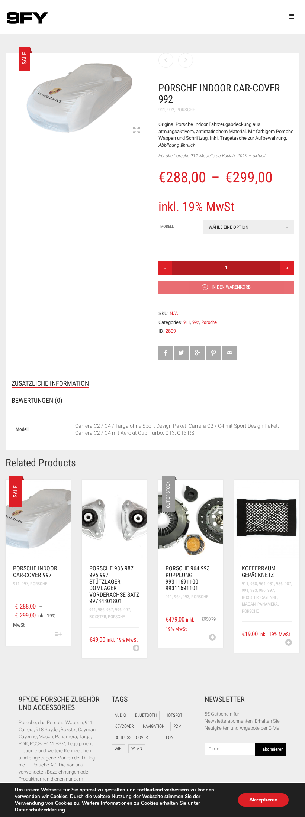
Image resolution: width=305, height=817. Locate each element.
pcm (177, 726)
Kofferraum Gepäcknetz (259, 571)
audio (120, 715)
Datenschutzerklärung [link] (40, 810)
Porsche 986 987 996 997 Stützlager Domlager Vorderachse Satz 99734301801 (114, 584)
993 (186, 596)
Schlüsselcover (131, 737)
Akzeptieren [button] (263, 799)
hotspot (174, 715)
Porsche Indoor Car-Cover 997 (35, 571)
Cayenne (268, 597)
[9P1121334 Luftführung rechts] (185, 60)
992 (170, 110)
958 (253, 583)
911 (161, 110)
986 (101, 609)
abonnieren (273, 749)
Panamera (267, 604)
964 (177, 596)
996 (118, 609)
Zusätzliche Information (50, 383)
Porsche (185, 110)
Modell (167, 226)
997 (25, 583)
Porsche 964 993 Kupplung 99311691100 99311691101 (188, 578)
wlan (136, 748)
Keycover (124, 726)
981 (270, 583)
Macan (249, 604)
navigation (153, 726)
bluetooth (146, 715)
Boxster (97, 616)
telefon (165, 737)
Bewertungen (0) (37, 400)
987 (109, 609)
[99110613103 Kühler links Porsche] (165, 60)
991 (245, 590)
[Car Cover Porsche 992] (79, 98)
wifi (118, 748)
